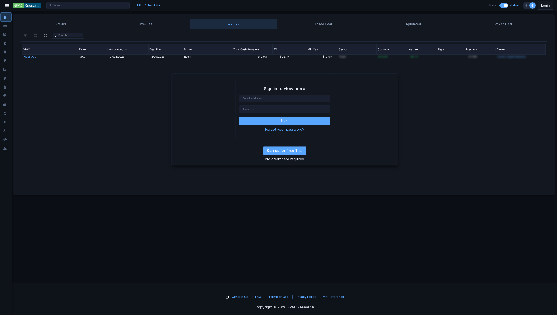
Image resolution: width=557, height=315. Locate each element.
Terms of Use (278, 297)
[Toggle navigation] (7, 5)
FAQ (258, 297)
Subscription (153, 5)
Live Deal (233, 24)
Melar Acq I (30, 56)
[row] (50, 49)
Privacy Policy (306, 297)
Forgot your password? (284, 129)
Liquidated (412, 24)
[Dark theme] (532, 5)
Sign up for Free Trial (284, 150)
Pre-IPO (61, 24)
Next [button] (284, 120)
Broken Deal (503, 24)
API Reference (333, 297)
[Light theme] (526, 5)
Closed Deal (322, 24)
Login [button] (545, 5)
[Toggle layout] (503, 5)
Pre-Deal (146, 24)
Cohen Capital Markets (511, 56)
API (139, 5)
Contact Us (240, 297)
